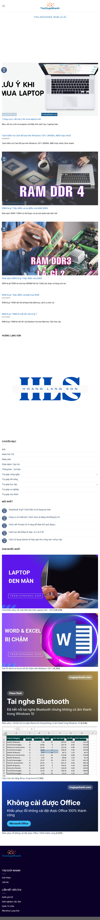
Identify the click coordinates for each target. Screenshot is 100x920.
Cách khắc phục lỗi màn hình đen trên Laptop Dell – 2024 (28, 610)
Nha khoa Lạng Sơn (10, 911)
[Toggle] (97, 474)
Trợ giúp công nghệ (11, 474)
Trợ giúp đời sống (10, 479)
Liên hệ (5, 882)
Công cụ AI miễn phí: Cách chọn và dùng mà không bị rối (34, 517)
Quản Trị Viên (8, 906)
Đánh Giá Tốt (8, 454)
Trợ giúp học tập (9, 484)
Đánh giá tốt (7, 897)
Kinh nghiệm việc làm (11, 901)
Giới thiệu (6, 877)
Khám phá (6, 459)
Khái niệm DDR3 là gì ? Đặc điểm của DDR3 (22, 278)
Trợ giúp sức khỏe (10, 494)
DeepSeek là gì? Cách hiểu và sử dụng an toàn (30, 509)
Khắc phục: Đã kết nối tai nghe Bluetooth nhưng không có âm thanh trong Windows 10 (41, 723)
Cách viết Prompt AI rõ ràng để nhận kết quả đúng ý (32, 524)
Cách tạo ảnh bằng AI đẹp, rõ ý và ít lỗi (26, 532)
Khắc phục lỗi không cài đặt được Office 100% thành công (28, 833)
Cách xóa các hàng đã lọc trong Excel (19, 778)
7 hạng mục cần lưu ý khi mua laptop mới (21, 119)
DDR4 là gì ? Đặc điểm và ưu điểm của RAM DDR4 (25, 208)
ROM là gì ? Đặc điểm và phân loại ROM (20, 295)
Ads (3, 449)
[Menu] (3, 6)
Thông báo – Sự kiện (11, 469)
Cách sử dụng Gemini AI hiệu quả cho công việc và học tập (35, 539)
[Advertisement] (50, 43)
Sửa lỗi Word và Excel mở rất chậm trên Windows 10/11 (27, 668)
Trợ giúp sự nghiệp (10, 489)
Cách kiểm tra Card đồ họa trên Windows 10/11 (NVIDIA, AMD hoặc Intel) (36, 135)
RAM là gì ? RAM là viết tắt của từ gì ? (19, 314)
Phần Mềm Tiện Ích (11, 464)
